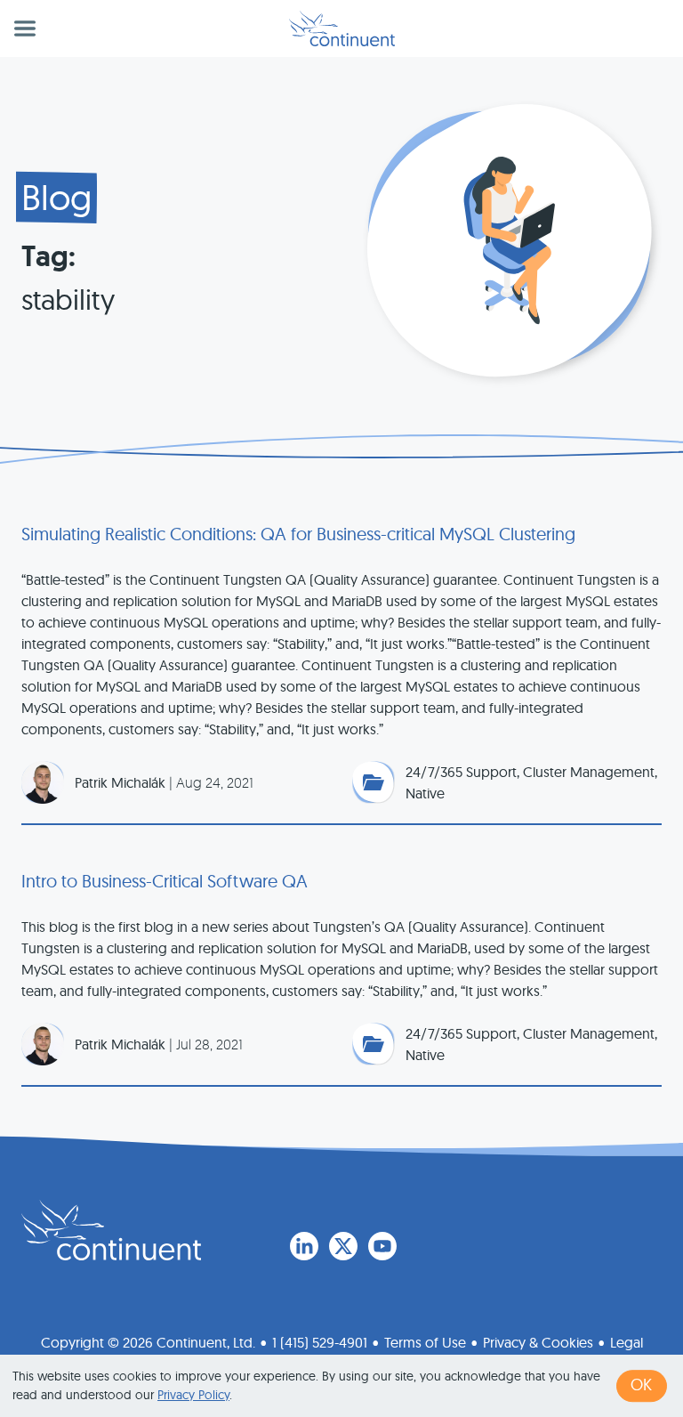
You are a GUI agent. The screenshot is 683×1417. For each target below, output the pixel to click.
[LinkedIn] (304, 1246)
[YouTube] (382, 1246)
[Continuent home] (342, 28)
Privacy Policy (193, 1395)
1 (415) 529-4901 (319, 1342)
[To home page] (111, 1230)
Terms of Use (425, 1342)
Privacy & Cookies (538, 1342)
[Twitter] (343, 1246)
